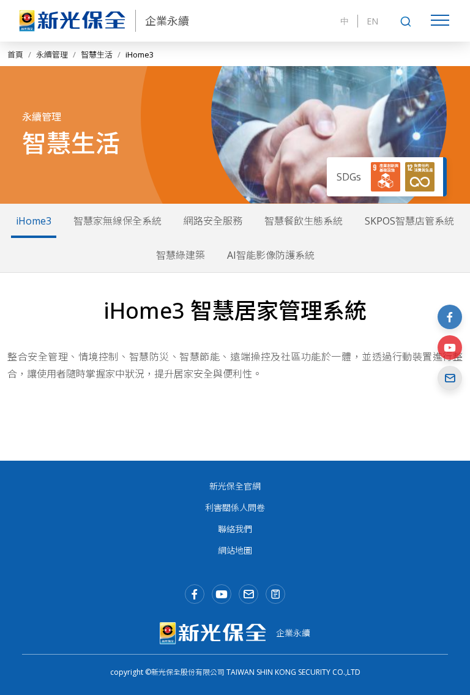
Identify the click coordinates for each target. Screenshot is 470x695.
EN (372, 21)
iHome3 (33, 221)
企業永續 (167, 20)
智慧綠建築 (180, 255)
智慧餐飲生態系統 (303, 221)
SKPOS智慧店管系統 (409, 221)
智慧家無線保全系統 (117, 221)
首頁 (15, 54)
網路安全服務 (213, 221)
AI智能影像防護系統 (271, 255)
